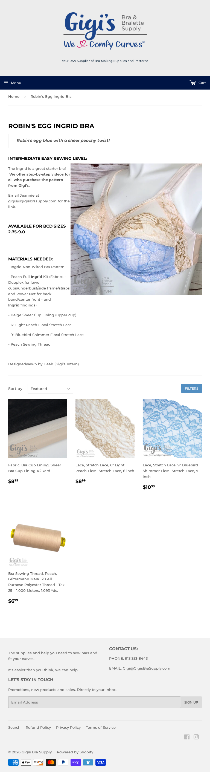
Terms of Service (101, 727)
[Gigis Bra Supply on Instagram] (196, 738)
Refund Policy (38, 727)
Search (14, 727)
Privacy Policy (68, 727)
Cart (201, 83)
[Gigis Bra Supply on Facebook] (187, 738)
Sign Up (191, 702)
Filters (191, 388)
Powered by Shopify (75, 752)
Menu (16, 83)
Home (13, 96)
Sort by (15, 388)
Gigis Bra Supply (37, 752)
